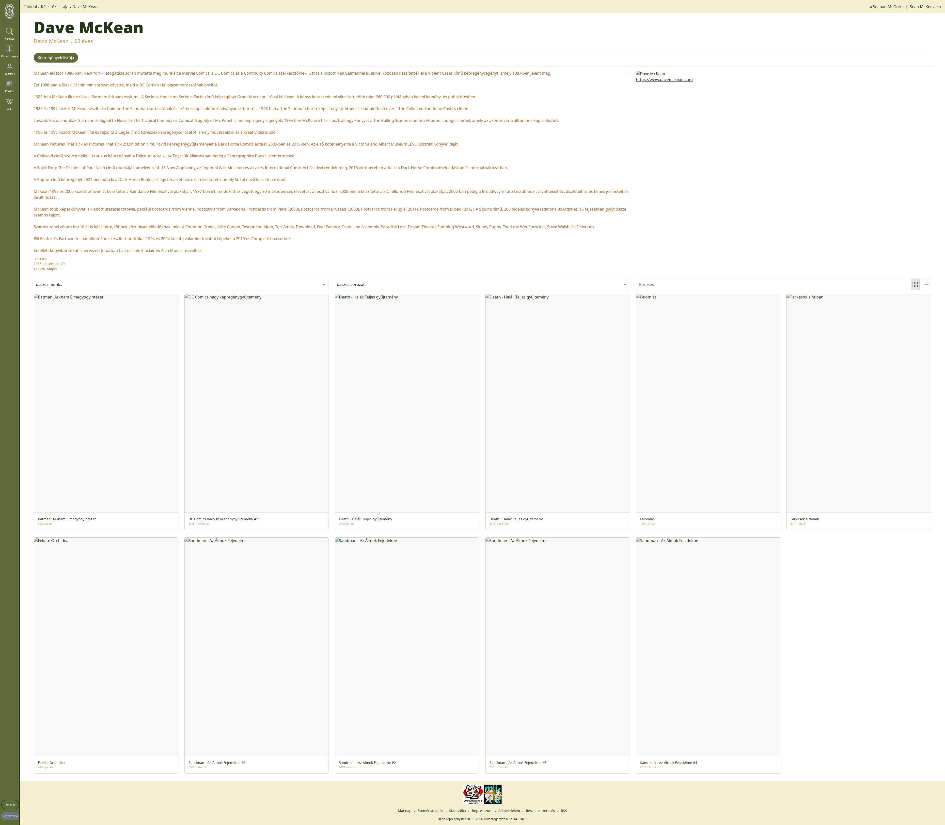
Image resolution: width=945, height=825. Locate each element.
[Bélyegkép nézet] (915, 284)
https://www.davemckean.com (664, 79)
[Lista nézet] (926, 284)
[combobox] (181, 284)
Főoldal (30, 6)
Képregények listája (56, 57)
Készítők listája (54, 6)
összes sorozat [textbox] (351, 284)
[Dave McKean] (783, 73)
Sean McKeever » (925, 6)
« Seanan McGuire (887, 6)
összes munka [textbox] (49, 284)
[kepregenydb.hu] (9, 11)
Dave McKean (85, 6)
